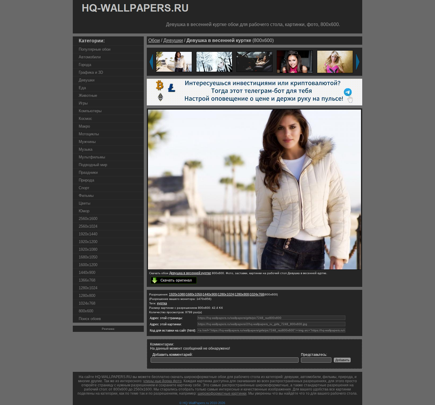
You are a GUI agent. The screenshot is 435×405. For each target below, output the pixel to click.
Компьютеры (90, 111)
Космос (85, 118)
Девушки (86, 80)
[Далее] (358, 62)
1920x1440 (88, 234)
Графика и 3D (91, 72)
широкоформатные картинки (222, 393)
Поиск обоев (90, 318)
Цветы (84, 203)
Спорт (84, 188)
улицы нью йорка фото (162, 381)
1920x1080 (88, 249)
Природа (86, 180)
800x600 (86, 311)
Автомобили (90, 57)
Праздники (88, 172)
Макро (84, 126)
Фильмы (86, 195)
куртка (162, 303)
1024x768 (87, 303)
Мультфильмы (92, 157)
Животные (88, 95)
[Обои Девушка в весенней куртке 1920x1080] (174, 61)
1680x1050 (88, 257)
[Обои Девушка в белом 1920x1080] (214, 61)
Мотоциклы (89, 134)
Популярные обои (94, 49)
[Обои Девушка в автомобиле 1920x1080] (254, 61)
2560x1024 (88, 226)
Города (85, 64)
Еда (82, 88)
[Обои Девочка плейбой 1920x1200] (335, 61)
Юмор (84, 211)
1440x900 (87, 272)
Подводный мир (93, 165)
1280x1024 (88, 288)
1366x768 (87, 280)
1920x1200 (88, 242)
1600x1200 (88, 265)
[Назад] (151, 62)
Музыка (85, 149)
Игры (83, 103)
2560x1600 (88, 218)
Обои (154, 40)
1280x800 (87, 295)
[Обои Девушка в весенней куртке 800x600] (254, 268)
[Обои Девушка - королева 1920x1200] (295, 61)
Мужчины (87, 141)
